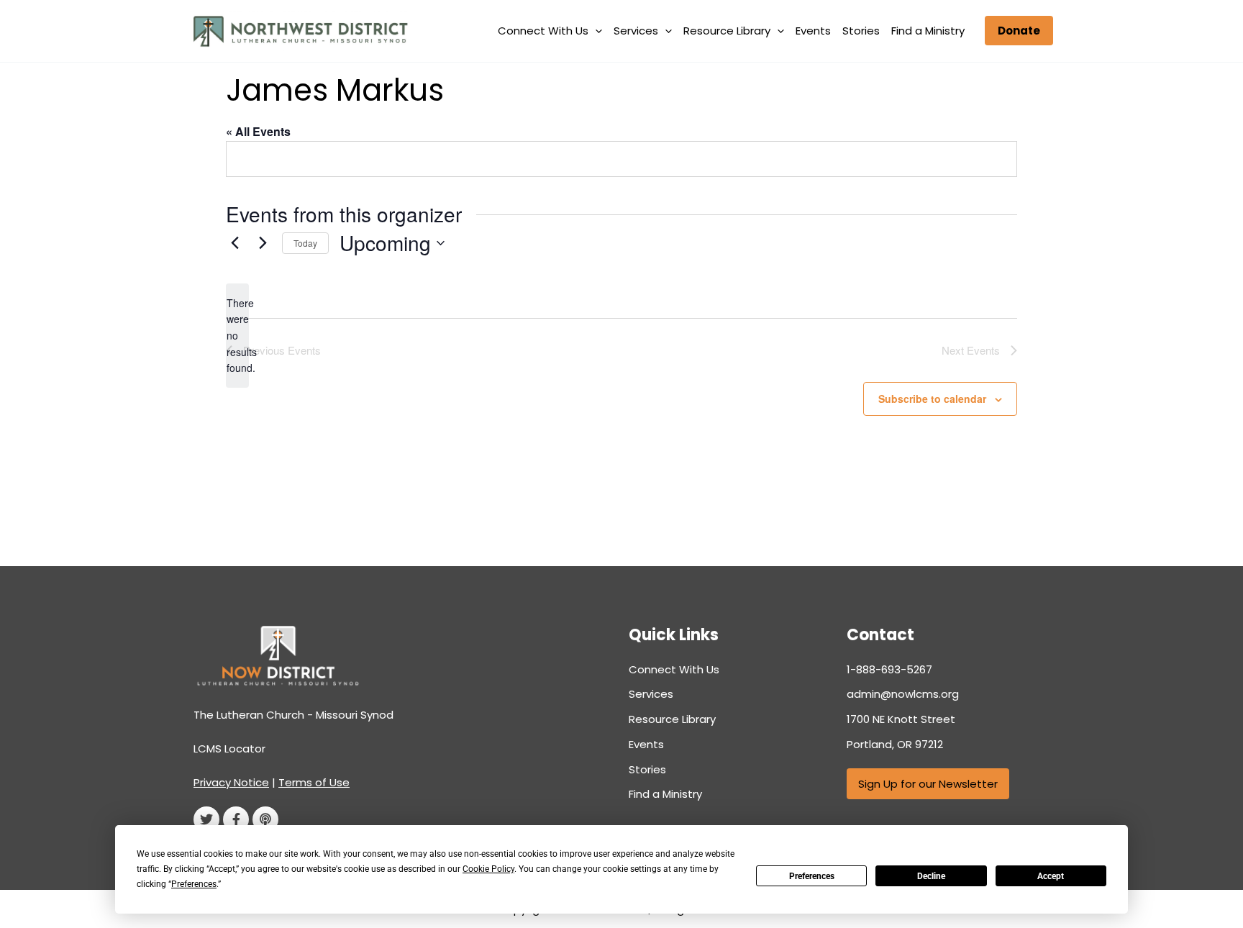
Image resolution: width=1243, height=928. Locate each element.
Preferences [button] (194, 884)
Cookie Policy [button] (488, 869)
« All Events (258, 131)
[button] (595, 31)
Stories (861, 30)
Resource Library (726, 30)
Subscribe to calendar (932, 398)
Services (636, 30)
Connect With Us (543, 30)
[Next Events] (262, 243)
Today (305, 243)
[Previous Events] (234, 243)
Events (813, 30)
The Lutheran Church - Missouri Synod (293, 714)
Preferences (811, 876)
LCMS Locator (229, 748)
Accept (1050, 876)
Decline (931, 876)
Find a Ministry (928, 30)
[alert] (237, 335)
